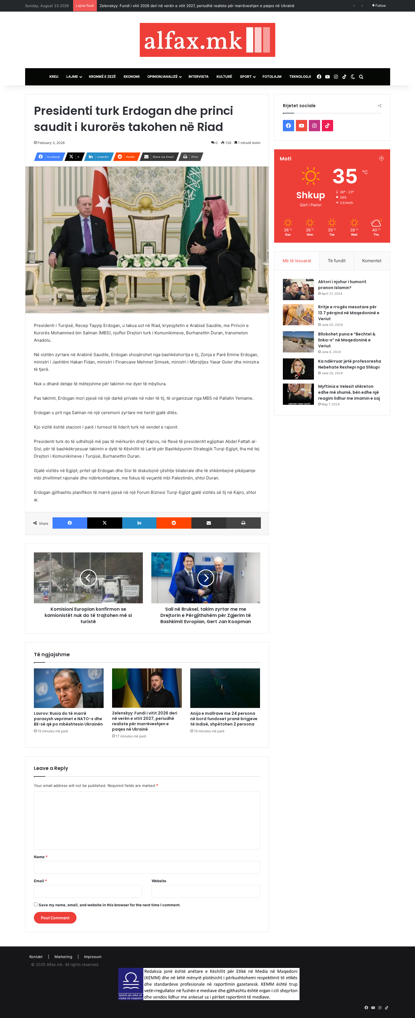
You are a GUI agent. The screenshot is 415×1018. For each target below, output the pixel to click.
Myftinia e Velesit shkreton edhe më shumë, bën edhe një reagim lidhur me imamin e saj (349, 392)
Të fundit (337, 260)
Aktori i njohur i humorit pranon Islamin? (342, 284)
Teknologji (300, 76)
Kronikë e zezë (102, 76)
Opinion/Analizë (162, 76)
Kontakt (36, 956)
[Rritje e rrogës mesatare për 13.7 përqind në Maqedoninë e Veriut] (298, 314)
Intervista (199, 76)
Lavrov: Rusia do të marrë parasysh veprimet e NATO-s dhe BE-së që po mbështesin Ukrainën (68, 719)
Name (40, 857)
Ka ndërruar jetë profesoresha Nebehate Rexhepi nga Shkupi (349, 364)
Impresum (92, 956)
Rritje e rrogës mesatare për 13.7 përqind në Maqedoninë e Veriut (348, 313)
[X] (104, 523)
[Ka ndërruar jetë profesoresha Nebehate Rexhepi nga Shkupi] (298, 369)
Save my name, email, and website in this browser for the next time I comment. (110, 905)
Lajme (72, 76)
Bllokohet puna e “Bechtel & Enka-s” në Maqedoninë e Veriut (346, 340)
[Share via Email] (208, 523)
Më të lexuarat (297, 260)
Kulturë (224, 76)
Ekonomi (131, 76)
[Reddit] (173, 523)
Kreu (53, 76)
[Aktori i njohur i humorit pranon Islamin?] (298, 289)
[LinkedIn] (139, 523)
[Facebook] (70, 523)
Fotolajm (272, 76)
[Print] (243, 523)
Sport (246, 76)
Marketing (63, 956)
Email (40, 881)
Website (159, 881)
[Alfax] (207, 40)
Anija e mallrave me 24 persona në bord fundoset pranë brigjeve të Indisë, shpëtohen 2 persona (223, 719)
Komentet (371, 260)
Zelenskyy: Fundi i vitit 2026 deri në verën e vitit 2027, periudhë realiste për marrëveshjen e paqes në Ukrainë (197, 5)
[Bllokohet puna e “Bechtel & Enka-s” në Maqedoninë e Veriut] (298, 341)
